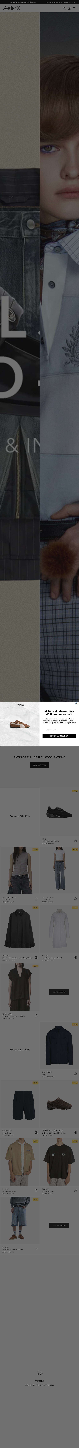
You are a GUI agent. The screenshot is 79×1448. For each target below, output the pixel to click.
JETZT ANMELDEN (59, 736)
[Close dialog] (77, 704)
